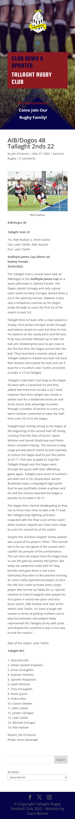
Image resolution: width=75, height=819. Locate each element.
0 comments (27, 158)
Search (60, 760)
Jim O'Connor (20, 153)
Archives (13, 772)
